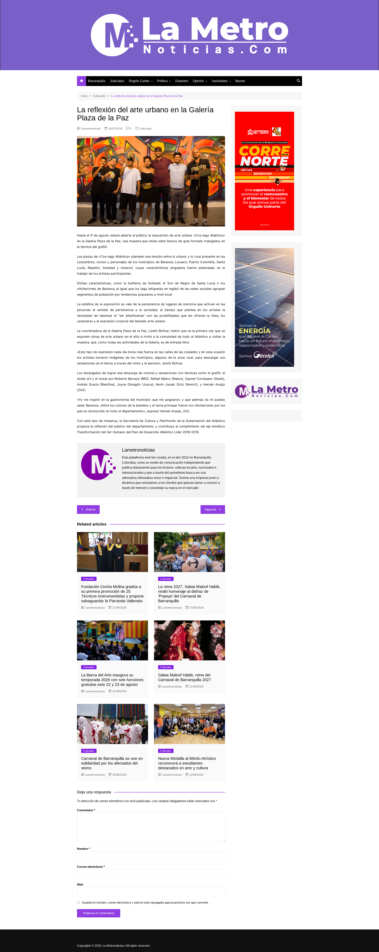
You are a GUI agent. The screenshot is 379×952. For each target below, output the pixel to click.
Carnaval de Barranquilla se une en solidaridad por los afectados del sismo (112, 763)
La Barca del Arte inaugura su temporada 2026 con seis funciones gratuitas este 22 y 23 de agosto (112, 680)
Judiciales (117, 81)
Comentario (86, 810)
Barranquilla (96, 81)
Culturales (145, 128)
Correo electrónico (91, 866)
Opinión (198, 81)
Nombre (83, 848)
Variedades (220, 81)
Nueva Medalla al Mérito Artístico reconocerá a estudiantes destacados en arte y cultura (187, 763)
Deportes (181, 81)
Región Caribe (139, 81)
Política (162, 81)
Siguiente (210, 509)
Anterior (91, 509)
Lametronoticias (91, 128)
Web (80, 884)
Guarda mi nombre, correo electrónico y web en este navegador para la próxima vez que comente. (145, 902)
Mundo (240, 81)
